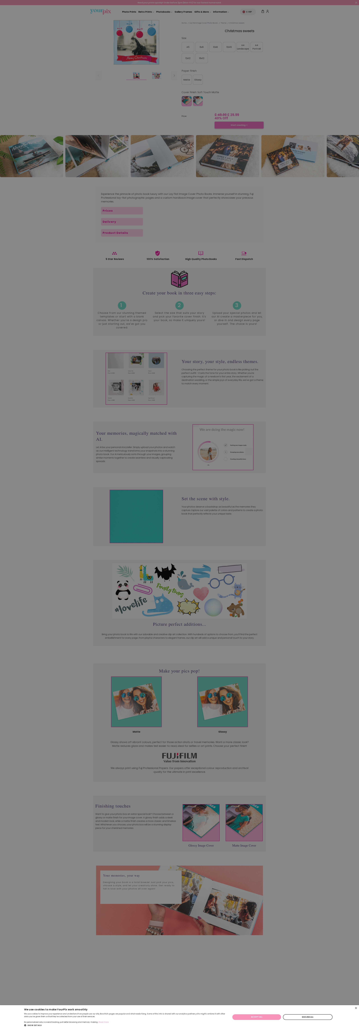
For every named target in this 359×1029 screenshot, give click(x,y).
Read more (104, 1022)
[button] (124, 1025)
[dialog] (179, 1017)
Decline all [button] (307, 1017)
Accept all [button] (256, 1017)
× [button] (356, 1008)
